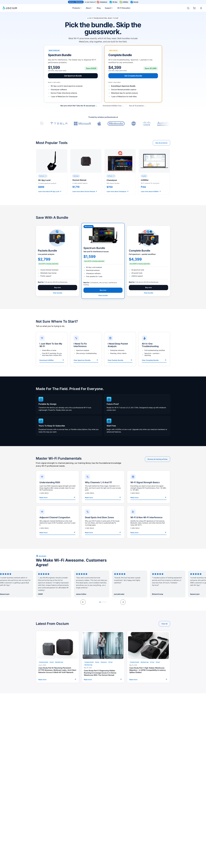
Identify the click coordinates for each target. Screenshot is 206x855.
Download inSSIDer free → (113, 106)
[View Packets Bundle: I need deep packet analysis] (120, 349)
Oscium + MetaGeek (76, 2)
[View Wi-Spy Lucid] (51, 172)
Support (108, 8)
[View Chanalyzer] (120, 172)
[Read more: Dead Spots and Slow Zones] (103, 522)
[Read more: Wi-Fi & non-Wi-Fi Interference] (148, 522)
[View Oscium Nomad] (85, 172)
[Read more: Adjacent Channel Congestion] (57, 522)
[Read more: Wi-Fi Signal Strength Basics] (148, 487)
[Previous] (83, 602)
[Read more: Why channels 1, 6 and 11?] (103, 487)
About (88, 8)
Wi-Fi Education (123, 8)
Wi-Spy (114, 2)
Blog (99, 8)
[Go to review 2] (101, 602)
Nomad (135, 2)
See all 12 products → (137, 106)
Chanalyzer (103, 2)
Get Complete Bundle (133, 76)
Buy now (57, 287)
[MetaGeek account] (201, 8)
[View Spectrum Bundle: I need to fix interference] (86, 349)
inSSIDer (125, 2)
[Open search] (188, 8)
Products (76, 8)
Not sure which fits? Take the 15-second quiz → (78, 106)
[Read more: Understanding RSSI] (57, 487)
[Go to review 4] (104, 602)
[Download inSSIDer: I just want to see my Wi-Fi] (52, 349)
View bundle (57, 293)
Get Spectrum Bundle (73, 76)
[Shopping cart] (194, 7)
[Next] (123, 602)
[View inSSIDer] (154, 172)
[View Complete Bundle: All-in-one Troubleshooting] (154, 349)
